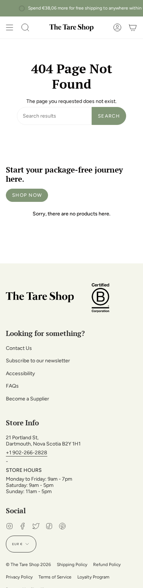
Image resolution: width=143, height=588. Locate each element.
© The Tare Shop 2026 (28, 564)
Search (109, 116)
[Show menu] (9, 27)
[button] (25, 27)
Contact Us (19, 348)
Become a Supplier (27, 399)
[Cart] (132, 27)
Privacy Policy (19, 577)
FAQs (12, 386)
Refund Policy (107, 564)
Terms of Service (55, 577)
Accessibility (20, 373)
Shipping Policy (72, 564)
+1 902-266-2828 (26, 453)
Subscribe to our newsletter (38, 361)
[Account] (117, 27)
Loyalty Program (93, 577)
